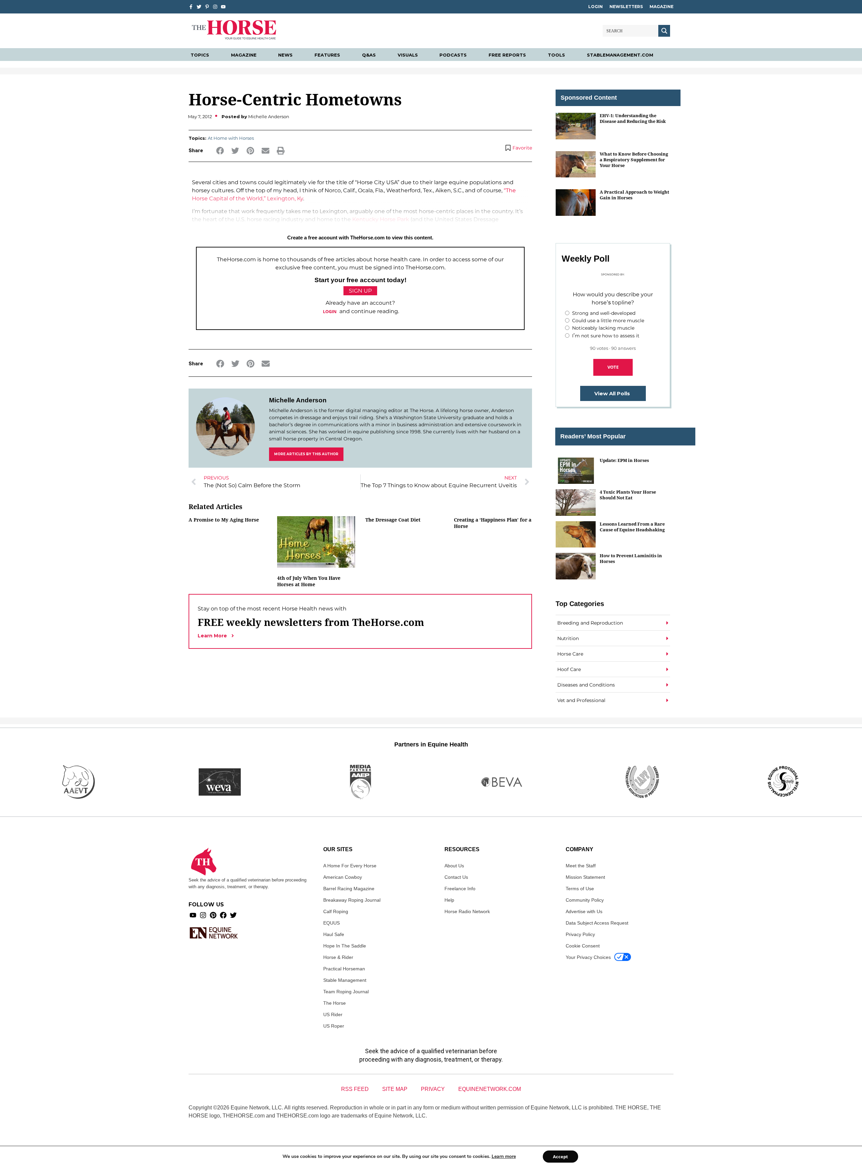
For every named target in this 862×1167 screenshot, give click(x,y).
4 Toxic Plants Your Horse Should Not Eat (628, 495)
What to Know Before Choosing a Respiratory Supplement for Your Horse (634, 160)
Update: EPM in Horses (624, 460)
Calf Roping (335, 911)
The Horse (334, 1003)
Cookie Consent (583, 945)
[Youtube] (193, 915)
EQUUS (331, 923)
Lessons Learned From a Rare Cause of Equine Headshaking (632, 527)
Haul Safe (333, 934)
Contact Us (456, 877)
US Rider (332, 1014)
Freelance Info (459, 888)
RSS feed (355, 1089)
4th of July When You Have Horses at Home (308, 581)
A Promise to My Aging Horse (224, 519)
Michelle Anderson (298, 400)
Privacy (433, 1089)
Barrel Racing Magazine (348, 888)
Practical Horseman (344, 968)
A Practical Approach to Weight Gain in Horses (634, 195)
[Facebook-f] (191, 6)
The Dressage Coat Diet (393, 519)
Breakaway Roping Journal (351, 900)
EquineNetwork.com (489, 1089)
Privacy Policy (580, 934)
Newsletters (626, 6)
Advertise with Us (584, 911)
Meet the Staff (581, 865)
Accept (560, 1157)
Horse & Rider (338, 957)
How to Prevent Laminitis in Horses (631, 558)
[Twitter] (199, 6)
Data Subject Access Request (597, 923)
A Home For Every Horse (349, 865)
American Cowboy (342, 877)
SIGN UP (360, 291)
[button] (220, 150)
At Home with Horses (231, 138)
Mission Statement (585, 877)
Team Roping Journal (346, 991)
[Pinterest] (213, 915)
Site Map (394, 1089)
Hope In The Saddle (344, 945)
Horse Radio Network (467, 911)
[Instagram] (215, 6)
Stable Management (344, 980)
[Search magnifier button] (664, 31)
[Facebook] (223, 915)
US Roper (333, 1026)
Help (449, 900)
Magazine (661, 6)
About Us (454, 865)
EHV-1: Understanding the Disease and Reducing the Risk (633, 118)
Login (595, 6)
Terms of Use (580, 888)
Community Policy (585, 900)
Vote (613, 367)
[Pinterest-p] (207, 6)
